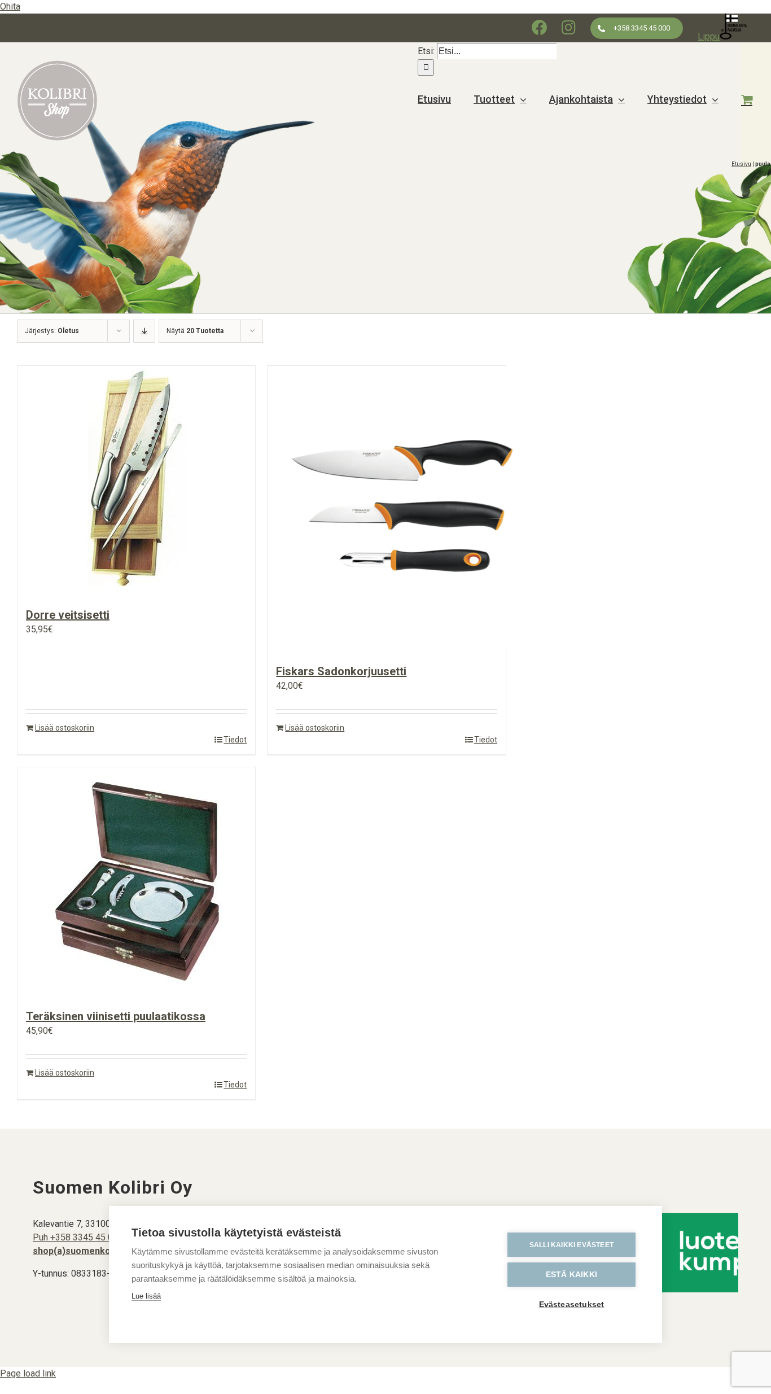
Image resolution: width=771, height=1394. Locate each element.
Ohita (10, 6)
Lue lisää (146, 1296)
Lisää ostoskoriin (64, 727)
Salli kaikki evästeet (571, 1245)
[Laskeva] (144, 331)
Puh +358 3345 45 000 (78, 1237)
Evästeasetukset (571, 1304)
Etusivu (741, 164)
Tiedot (235, 739)
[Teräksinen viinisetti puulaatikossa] (136, 882)
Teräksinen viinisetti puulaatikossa (115, 1016)
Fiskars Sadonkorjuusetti (341, 671)
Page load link (28, 1373)
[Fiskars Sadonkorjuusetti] (386, 509)
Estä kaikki (571, 1274)
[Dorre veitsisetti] (136, 481)
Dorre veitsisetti (67, 615)
